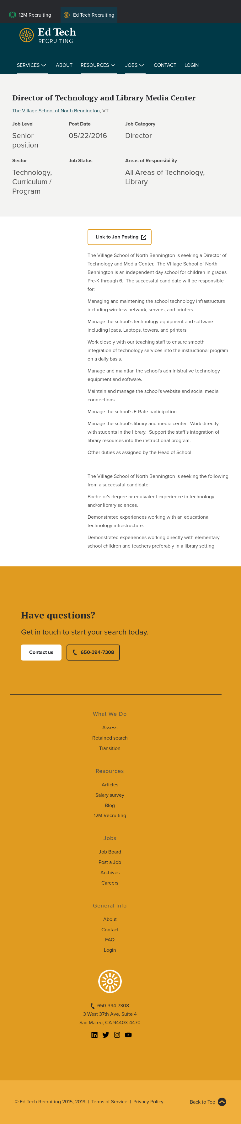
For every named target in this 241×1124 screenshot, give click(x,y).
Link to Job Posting (117, 237)
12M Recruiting (35, 15)
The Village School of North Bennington (56, 111)
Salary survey (109, 795)
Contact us (41, 652)
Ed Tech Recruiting (93, 15)
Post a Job (110, 862)
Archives (110, 873)
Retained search (110, 738)
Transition (109, 748)
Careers (109, 883)
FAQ (110, 940)
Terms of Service (109, 1102)
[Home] (49, 35)
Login (192, 65)
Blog (110, 805)
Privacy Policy (148, 1102)
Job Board (110, 852)
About (64, 65)
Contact (165, 65)
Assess (109, 728)
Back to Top (202, 1102)
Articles (110, 785)
